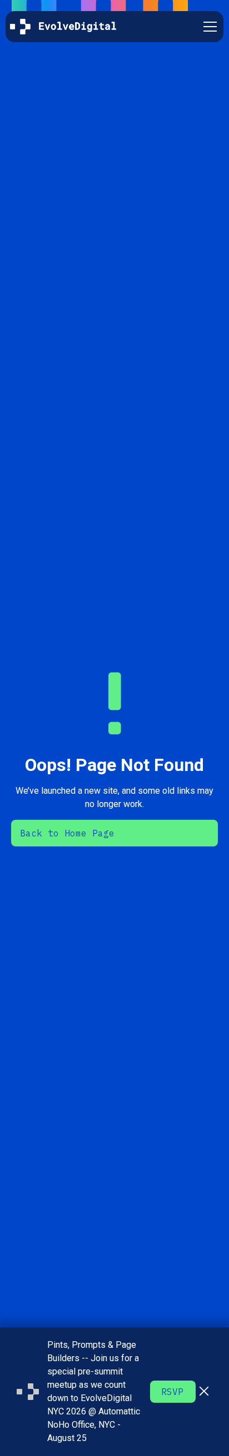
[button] (208, 26)
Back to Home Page (67, 833)
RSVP (172, 1391)
